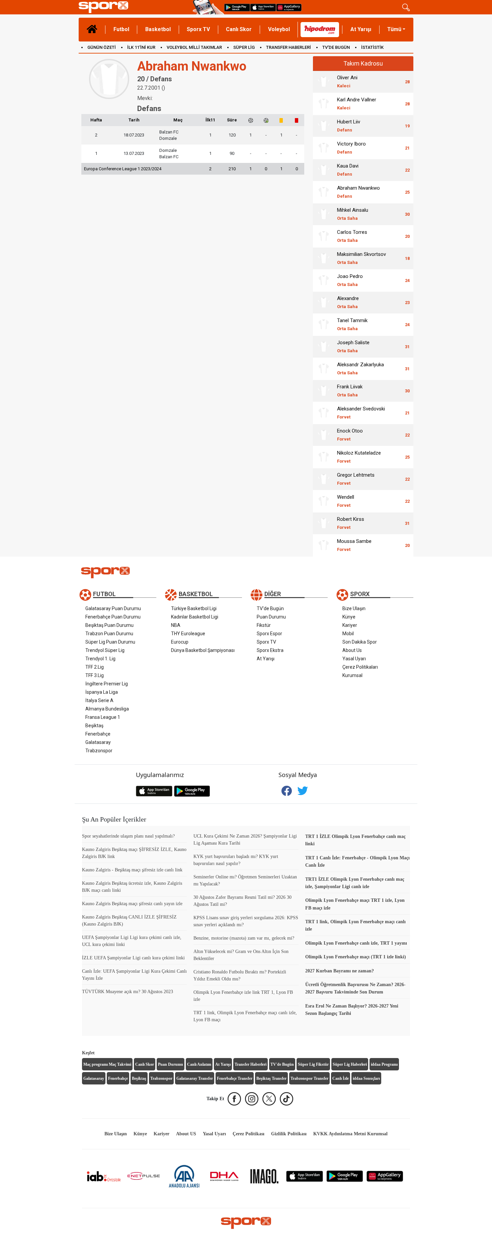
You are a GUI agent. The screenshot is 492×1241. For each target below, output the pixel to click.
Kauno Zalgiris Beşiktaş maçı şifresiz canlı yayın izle (132, 903)
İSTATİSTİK (372, 47)
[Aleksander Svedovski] (324, 413)
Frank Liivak (349, 390)
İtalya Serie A (99, 700)
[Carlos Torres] (324, 236)
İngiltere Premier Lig (106, 683)
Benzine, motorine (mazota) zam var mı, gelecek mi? (243, 938)
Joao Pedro (350, 280)
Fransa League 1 (102, 717)
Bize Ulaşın (353, 608)
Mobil (348, 633)
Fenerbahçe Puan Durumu (113, 616)
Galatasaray (98, 742)
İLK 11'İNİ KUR (141, 47)
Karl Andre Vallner (356, 103)
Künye (348, 616)
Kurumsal (352, 675)
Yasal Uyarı (354, 658)
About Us (352, 650)
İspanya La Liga (101, 692)
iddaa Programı (384, 1064)
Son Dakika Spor (359, 642)
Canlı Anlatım (199, 1064)
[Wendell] (324, 501)
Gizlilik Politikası (289, 1133)
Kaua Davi (347, 170)
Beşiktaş (94, 725)
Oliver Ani (347, 81)
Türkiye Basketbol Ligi (194, 608)
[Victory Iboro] (324, 148)
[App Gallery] (384, 1175)
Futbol (121, 29)
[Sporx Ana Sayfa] (134, 7)
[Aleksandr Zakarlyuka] (324, 369)
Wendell (345, 501)
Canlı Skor (239, 29)
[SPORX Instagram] (251, 1098)
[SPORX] (246, 1223)
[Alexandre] (324, 302)
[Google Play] (344, 1175)
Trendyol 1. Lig (100, 658)
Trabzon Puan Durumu (109, 633)
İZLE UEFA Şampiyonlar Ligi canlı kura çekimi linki (133, 957)
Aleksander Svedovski (361, 412)
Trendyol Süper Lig (105, 650)
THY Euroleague (188, 633)
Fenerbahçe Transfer (234, 1078)
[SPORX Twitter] (269, 1098)
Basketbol (158, 29)
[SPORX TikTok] (286, 1098)
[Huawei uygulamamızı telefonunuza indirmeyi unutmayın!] (289, 7)
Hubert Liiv (348, 125)
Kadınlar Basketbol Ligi (194, 616)
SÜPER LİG (244, 47)
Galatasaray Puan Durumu (113, 608)
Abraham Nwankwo (358, 192)
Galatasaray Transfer (194, 1078)
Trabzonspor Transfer (309, 1078)
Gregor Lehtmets (356, 479)
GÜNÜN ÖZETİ (101, 47)
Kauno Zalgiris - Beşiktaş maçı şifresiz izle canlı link (132, 869)
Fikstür (264, 625)
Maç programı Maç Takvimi (107, 1064)
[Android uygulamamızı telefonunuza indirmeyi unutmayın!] (237, 7)
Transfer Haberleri (250, 1064)
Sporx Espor (269, 633)
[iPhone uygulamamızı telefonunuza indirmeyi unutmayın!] (263, 7)
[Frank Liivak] (324, 391)
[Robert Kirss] (324, 523)
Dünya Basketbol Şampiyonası (203, 650)
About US (186, 1133)
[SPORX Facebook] (234, 1098)
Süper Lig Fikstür (313, 1064)
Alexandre (348, 302)
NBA (175, 625)
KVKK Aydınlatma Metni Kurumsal (350, 1133)
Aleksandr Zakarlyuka (360, 368)
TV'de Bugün (270, 608)
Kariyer (349, 625)
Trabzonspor (98, 750)
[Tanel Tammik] (324, 324)
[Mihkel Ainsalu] (324, 214)
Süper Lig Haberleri (350, 1064)
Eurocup (179, 642)
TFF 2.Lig (94, 667)
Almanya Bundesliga (107, 708)
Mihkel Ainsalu (352, 214)
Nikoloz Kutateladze (359, 457)
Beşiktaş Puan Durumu (109, 625)
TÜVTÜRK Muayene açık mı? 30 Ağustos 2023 (127, 991)
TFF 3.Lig (94, 675)
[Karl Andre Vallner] (324, 104)
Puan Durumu (271, 616)
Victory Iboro (351, 148)
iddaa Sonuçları (366, 1078)
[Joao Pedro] (324, 280)
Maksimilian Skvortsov (361, 258)
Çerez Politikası (248, 1133)
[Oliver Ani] (324, 82)
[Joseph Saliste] (324, 347)
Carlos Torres (352, 236)
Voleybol (279, 29)
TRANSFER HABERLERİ (288, 47)
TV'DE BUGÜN (336, 47)
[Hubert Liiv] (324, 126)
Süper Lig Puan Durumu (110, 642)
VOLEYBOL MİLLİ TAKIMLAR (194, 47)
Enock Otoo (350, 435)
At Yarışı (360, 29)
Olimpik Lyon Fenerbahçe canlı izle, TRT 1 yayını (356, 943)
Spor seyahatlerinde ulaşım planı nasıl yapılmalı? (128, 836)
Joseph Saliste (353, 346)
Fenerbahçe (97, 734)
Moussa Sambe (354, 545)
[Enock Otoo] (324, 435)
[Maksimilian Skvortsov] (324, 258)
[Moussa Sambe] (324, 545)
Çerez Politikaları (360, 667)
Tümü (394, 29)
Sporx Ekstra (270, 650)
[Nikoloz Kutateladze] (324, 457)
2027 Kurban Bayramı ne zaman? (339, 970)
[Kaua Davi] (324, 170)
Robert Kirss (350, 523)
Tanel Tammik (352, 324)
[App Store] (304, 1175)
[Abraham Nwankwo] (324, 192)
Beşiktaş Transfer (271, 1078)
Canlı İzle (340, 1078)
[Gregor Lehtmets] (324, 479)
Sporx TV (198, 29)
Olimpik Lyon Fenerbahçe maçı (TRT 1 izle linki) (355, 956)
